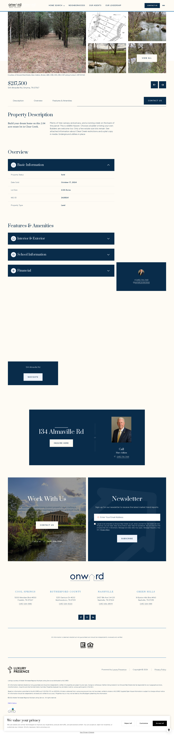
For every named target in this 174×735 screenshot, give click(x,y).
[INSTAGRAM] (87, 617)
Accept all (160, 723)
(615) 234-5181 (146, 604)
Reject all (128, 723)
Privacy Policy (105, 530)
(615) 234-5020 (65, 604)
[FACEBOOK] (80, 617)
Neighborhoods (77, 5)
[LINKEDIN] (93, 617)
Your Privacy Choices (87, 732)
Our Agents (95, 5)
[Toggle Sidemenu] (163, 5)
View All (147, 58)
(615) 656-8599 (106, 604)
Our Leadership (113, 5)
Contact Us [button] (152, 5)
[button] (155, 100)
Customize (144, 723)
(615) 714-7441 (142, 280)
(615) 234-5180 (54, 541)
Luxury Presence (119, 670)
